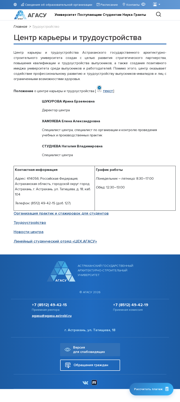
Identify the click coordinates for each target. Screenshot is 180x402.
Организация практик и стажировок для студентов (61, 213)
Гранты (140, 15)
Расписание (109, 5)
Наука (127, 15)
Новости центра (28, 232)
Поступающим (89, 15)
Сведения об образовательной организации (58, 5)
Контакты (133, 5)
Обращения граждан (91, 365)
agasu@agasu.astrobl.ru (52, 316)
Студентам (112, 15)
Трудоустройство (30, 222)
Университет (65, 15)
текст (108, 91)
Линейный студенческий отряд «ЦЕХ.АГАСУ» (55, 241)
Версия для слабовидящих (89, 349)
